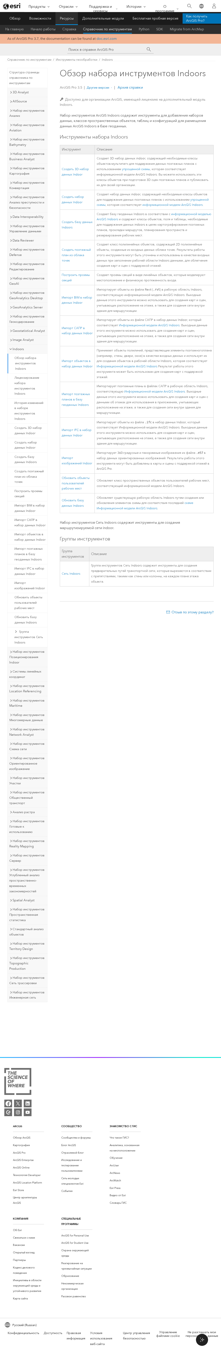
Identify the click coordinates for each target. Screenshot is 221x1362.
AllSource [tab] (20, 101)
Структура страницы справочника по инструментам (24, 78)
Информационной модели (149, 325)
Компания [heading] (20, 1218)
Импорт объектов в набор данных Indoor (30, 537)
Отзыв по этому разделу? (193, 612)
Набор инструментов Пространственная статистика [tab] (26, 914)
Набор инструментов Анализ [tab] (26, 113)
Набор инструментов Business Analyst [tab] (26, 156)
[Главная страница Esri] (12, 6)
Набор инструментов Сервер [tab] (26, 858)
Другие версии (98, 87)
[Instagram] (18, 1112)
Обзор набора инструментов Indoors (25, 363)
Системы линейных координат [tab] (25, 674)
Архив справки (130, 87)
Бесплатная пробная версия (155, 18)
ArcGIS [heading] (17, 1126)
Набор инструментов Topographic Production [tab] (26, 963)
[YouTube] (28, 1112)
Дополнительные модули (103, 18)
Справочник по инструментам (107, 29)
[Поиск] (189, 6)
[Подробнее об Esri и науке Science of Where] (17, 1082)
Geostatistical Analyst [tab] (29, 331)
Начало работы (43, 29)
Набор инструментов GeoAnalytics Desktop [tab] (26, 295)
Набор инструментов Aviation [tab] (26, 127)
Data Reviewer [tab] (23, 240)
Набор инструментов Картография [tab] (26, 170)
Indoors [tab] (18, 349)
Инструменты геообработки (76, 60)
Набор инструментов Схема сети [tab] (26, 746)
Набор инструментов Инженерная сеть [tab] (26, 995)
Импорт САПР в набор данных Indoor (30, 522)
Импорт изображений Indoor (29, 585)
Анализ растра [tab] (24, 812)
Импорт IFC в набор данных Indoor (29, 571)
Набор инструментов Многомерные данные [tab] (26, 717)
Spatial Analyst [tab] (24, 900)
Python (144, 29)
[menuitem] (28, 1138)
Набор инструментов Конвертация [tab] (26, 185)
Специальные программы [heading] (71, 1221)
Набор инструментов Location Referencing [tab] (26, 688)
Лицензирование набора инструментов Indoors (26, 386)
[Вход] (214, 6)
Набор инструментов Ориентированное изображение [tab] (26, 763)
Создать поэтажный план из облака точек (29, 476)
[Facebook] (8, 1103)
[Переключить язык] (201, 6)
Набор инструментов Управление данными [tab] (26, 228)
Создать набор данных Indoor (25, 445)
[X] (18, 1103)
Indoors (107, 60)
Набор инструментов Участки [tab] (26, 780)
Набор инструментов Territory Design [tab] (26, 946)
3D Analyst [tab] (21, 92)
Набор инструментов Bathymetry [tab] (26, 142)
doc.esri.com (106, 39)
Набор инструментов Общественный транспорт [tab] (26, 797)
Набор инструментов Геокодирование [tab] (26, 319)
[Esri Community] (8, 1112)
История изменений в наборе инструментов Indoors (28, 411)
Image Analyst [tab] (23, 340)
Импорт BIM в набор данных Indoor (29, 508)
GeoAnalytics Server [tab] (28, 307)
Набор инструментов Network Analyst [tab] (26, 732)
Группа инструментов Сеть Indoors (28, 637)
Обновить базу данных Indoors (25, 619)
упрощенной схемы (136, 169)
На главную (14, 29)
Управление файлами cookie (168, 1334)
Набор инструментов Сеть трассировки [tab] (26, 980)
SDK (159, 29)
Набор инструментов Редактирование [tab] (26, 266)
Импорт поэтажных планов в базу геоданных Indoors (28, 554)
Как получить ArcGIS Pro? (196, 18)
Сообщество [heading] (71, 1126)
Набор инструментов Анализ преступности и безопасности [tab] (26, 202)
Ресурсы (67, 18)
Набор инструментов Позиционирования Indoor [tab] (26, 657)
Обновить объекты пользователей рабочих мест (28, 603)
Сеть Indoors (71, 574)
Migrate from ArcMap (187, 29)
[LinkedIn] (28, 1103)
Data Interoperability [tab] (28, 217)
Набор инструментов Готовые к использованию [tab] (26, 826)
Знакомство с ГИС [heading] (123, 1126)
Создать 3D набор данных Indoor (28, 430)
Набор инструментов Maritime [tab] (26, 703)
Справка (69, 29)
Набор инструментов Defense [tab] (26, 252)
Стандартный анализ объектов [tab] (26, 931)
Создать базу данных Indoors (25, 459)
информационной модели (172, 205)
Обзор (15, 18)
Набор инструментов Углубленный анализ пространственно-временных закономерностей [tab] (26, 880)
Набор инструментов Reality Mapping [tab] (26, 843)
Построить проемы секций (28, 493)
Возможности (40, 18)
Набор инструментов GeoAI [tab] (26, 281)
